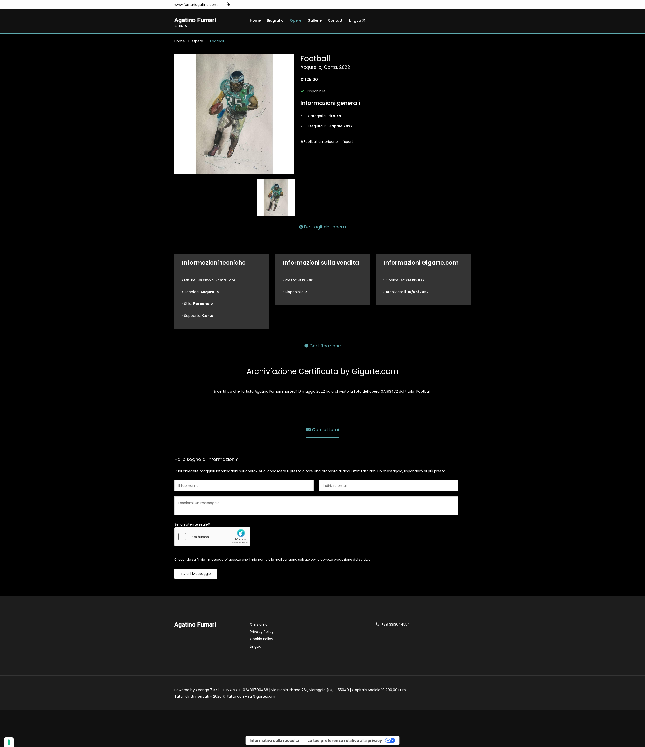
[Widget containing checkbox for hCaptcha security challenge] (212, 536)
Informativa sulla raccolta (274, 740)
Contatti (335, 20)
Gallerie (314, 20)
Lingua (355, 20)
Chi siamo (259, 624)
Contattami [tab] (325, 429)
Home (255, 20)
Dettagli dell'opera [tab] (324, 227)
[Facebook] (243, 5)
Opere (295, 20)
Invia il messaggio (196, 573)
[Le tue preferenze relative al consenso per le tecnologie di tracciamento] (9, 742)
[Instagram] (236, 5)
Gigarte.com (264, 696)
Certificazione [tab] (324, 346)
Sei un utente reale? (192, 524)
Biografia (275, 20)
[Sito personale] (228, 4)
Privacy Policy (262, 631)
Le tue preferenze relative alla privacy (344, 740)
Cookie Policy (261, 638)
